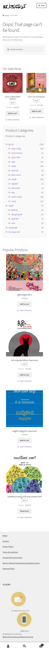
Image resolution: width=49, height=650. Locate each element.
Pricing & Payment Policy (12, 557)
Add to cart (12, 113)
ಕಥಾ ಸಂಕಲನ (16, 175)
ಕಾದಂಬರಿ (14, 170)
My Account (8, 646)
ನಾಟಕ (13, 166)
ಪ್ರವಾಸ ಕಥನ (15, 157)
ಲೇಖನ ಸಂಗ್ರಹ (16, 197)
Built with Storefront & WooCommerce (18, 637)
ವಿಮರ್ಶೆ (14, 179)
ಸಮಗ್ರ (13, 201)
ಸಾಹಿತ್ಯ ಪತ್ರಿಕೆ (12, 227)
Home (7, 15)
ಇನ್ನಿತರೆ (10, 205)
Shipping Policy (9, 568)
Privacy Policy (8, 546)
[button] (12, 119)
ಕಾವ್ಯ (13, 192)
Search (24, 646)
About (5, 535)
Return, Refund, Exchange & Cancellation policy (21, 563)
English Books (17, 153)
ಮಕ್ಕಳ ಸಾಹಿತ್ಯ (16, 149)
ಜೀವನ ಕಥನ (15, 188)
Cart (38, 644)
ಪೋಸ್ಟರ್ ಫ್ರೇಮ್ (16, 214)
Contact (6, 541)
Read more (24, 511)
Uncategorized (14, 232)
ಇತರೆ (13, 162)
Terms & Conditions (10, 552)
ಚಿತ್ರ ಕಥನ (14, 184)
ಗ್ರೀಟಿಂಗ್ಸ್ (14, 210)
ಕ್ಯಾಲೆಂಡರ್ (15, 219)
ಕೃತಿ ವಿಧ (11, 144)
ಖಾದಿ (13, 223)
